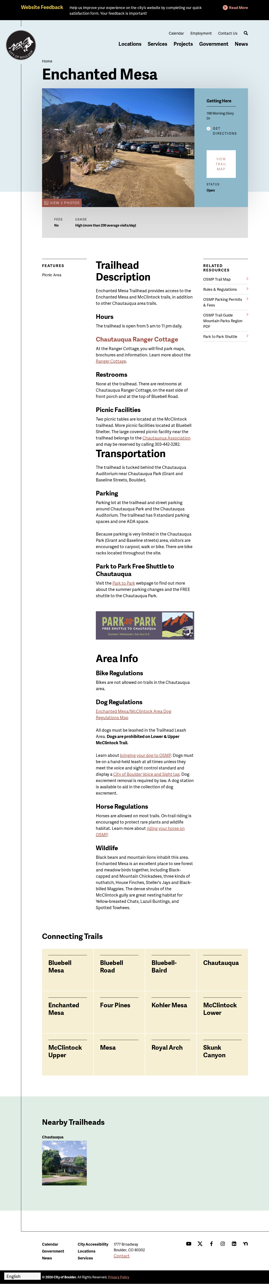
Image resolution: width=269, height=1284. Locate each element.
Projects (183, 43)
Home (47, 61)
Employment (201, 33)
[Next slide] (243, 633)
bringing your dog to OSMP (145, 755)
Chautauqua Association (166, 438)
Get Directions (225, 131)
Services (157, 43)
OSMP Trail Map (217, 279)
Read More (238, 7)
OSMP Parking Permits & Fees (222, 302)
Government (213, 43)
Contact (122, 1256)
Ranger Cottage (111, 361)
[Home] (21, 45)
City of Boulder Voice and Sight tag (146, 774)
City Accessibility (93, 1244)
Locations (130, 43)
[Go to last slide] (26, 633)
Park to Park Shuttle (220, 336)
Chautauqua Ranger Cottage (137, 339)
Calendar (176, 33)
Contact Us (227, 33)
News (241, 43)
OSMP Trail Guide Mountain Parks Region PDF (222, 320)
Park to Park (123, 583)
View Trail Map (221, 163)
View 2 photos (65, 202)
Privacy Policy (118, 1277)
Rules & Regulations (220, 289)
